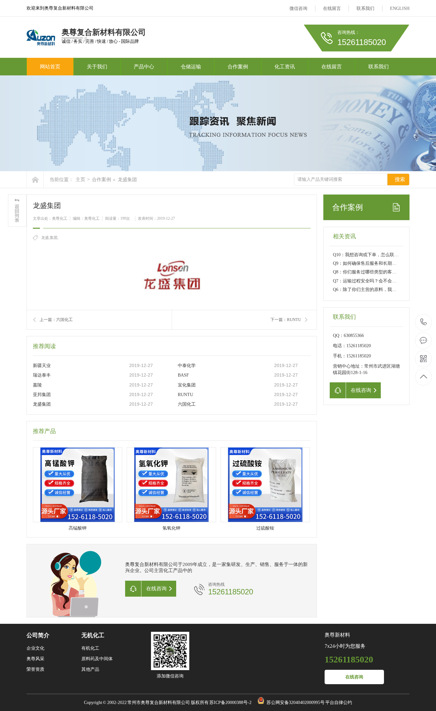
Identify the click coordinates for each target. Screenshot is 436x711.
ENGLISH (400, 8)
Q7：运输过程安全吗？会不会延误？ (369, 281)
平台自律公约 (338, 702)
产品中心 (144, 66)
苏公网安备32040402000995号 (296, 702)
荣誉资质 (35, 669)
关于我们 (97, 66)
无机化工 (92, 635)
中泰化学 (187, 365)
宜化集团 (187, 385)
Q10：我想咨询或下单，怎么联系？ (368, 254)
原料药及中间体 (97, 658)
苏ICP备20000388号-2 (230, 702)
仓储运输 (191, 66)
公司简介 (37, 635)
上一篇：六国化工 (56, 319)
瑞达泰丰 (42, 375)
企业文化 (35, 648)
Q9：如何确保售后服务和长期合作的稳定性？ (378, 263)
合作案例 (238, 66)
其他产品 (90, 669)
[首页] (35, 179)
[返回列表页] (17, 211)
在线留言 (332, 8)
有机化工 (90, 648)
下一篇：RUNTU (285, 319)
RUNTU (185, 394)
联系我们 (365, 8)
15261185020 (423, 322)
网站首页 (50, 66)
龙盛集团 (42, 404)
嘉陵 (37, 385)
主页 (80, 179)
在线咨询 (354, 677)
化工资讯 (284, 66)
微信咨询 (298, 8)
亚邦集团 (42, 394)
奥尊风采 (35, 658)
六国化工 (187, 404)
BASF (183, 375)
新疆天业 (42, 365)
